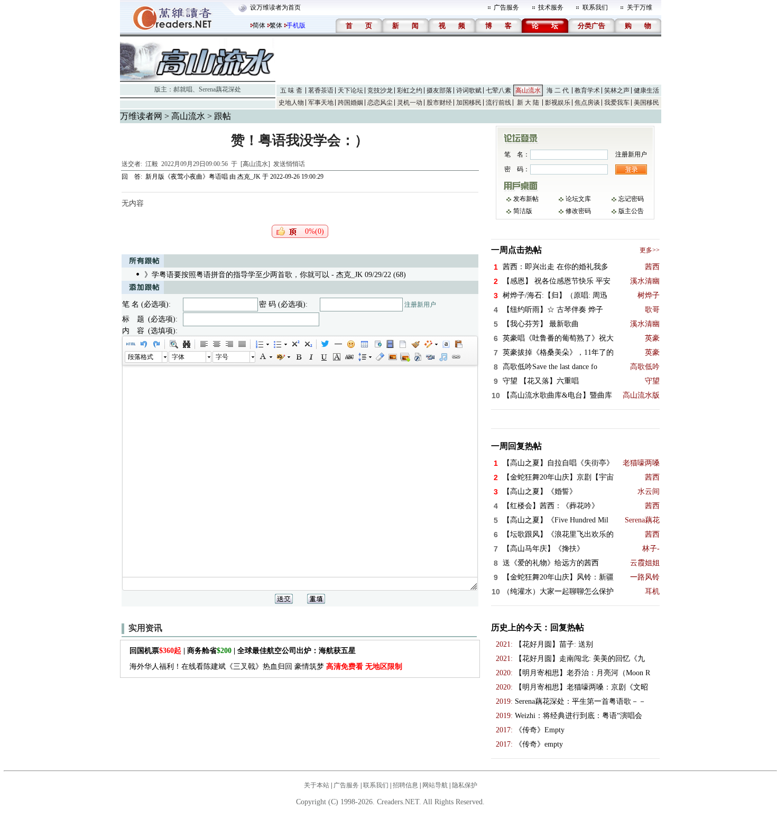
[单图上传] (392, 357)
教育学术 (587, 90)
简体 (259, 25)
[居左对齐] (203, 344)
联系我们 (595, 7)
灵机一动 (409, 102)
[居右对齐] (229, 344)
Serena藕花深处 (220, 89)
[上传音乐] (443, 357)
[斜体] (311, 357)
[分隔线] (337, 344)
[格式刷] (415, 344)
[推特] (325, 344)
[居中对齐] (216, 344)
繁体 (276, 25)
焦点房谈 (587, 102)
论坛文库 (578, 199)
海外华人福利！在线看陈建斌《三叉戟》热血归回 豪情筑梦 (266, 666)
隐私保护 (464, 785)
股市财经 (439, 102)
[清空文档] (402, 344)
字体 (178, 357)
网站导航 (435, 785)
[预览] (173, 344)
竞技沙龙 (380, 90)
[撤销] (143, 344)
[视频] (389, 344)
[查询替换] (186, 344)
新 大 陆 (528, 102)
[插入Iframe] (377, 344)
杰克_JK (249, 176)
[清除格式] (379, 357)
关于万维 (639, 7)
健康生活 (646, 90)
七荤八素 (498, 90)
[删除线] (349, 357)
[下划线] (323, 357)
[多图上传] (405, 357)
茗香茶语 (321, 90)
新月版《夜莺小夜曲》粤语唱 (186, 176)
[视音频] (430, 357)
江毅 (151, 164)
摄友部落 (439, 90)
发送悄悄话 (289, 164)
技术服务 (550, 7)
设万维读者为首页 (275, 7)
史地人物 (291, 102)
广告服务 (506, 7)
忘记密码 (631, 199)
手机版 (296, 25)
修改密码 (578, 211)
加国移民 (469, 102)
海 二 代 (558, 90)
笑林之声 (617, 90)
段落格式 (140, 357)
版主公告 (631, 211)
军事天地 (321, 102)
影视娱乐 (557, 102)
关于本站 (316, 785)
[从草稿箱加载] (458, 344)
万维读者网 (141, 116)
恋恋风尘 (380, 102)
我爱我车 (617, 102)
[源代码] (130, 344)
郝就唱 (182, 89)
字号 (222, 357)
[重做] (156, 344)
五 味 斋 (291, 90)
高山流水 (528, 90)
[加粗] (298, 357)
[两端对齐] (241, 344)
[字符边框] (336, 357)
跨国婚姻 (350, 102)
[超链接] (455, 357)
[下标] (307, 344)
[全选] (445, 344)
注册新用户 (420, 304)
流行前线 (498, 102)
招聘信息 (405, 785)
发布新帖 (526, 199)
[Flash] (417, 357)
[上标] (295, 344)
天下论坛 (350, 90)
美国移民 (646, 102)
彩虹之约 (409, 90)
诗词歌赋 (469, 90)
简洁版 (522, 211)
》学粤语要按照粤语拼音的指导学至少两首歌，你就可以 (236, 275)
